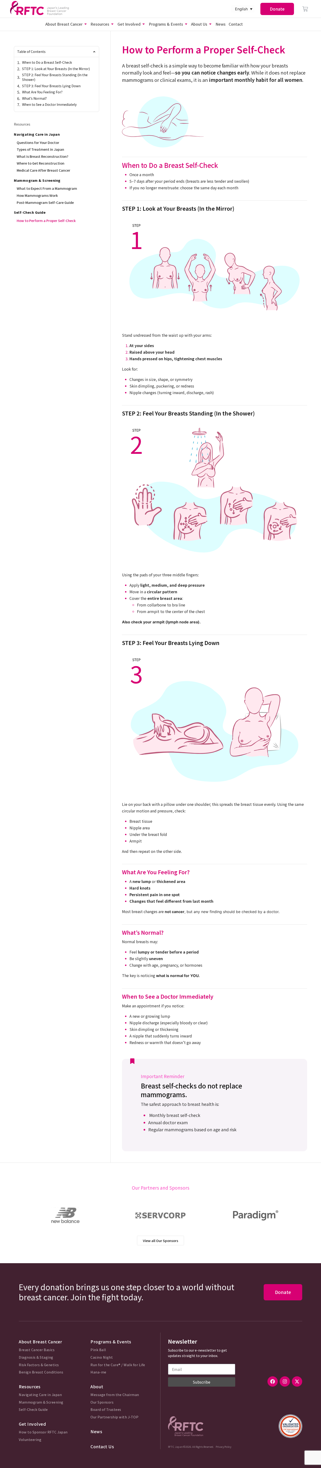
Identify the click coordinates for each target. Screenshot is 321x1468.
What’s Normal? (34, 98)
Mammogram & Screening (41, 1402)
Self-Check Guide (33, 1409)
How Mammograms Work (37, 195)
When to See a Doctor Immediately (49, 104)
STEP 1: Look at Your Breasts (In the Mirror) (56, 69)
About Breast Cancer (40, 1342)
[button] (94, 51)
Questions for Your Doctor (38, 142)
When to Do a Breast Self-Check (47, 62)
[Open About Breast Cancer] (85, 24)
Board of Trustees (105, 1409)
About (96, 1386)
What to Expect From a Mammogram (47, 188)
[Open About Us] (210, 24)
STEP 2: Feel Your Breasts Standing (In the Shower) (55, 77)
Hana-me (98, 1372)
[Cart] (305, 9)
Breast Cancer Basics (37, 1350)
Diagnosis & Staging (36, 1357)
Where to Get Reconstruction (40, 163)
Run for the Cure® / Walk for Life (117, 1365)
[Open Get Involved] (143, 24)
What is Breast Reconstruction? (42, 156)
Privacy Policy (223, 1446)
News (96, 1431)
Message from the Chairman (114, 1395)
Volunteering (30, 1439)
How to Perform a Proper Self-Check (46, 220)
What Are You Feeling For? (42, 92)
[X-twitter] (297, 1381)
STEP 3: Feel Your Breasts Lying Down (51, 86)
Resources (30, 1386)
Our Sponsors (102, 1402)
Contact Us (102, 1446)
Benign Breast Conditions (41, 1372)
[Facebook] (272, 1381)
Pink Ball (98, 1350)
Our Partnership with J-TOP (114, 1417)
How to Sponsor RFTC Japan (43, 1432)
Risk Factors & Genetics (39, 1365)
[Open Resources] (112, 24)
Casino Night (101, 1357)
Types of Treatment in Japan (40, 149)
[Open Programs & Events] (186, 24)
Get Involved (32, 1424)
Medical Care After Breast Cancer (43, 170)
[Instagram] (285, 1381)
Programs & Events (110, 1342)
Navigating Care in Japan (40, 1395)
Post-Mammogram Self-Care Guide (45, 202)
